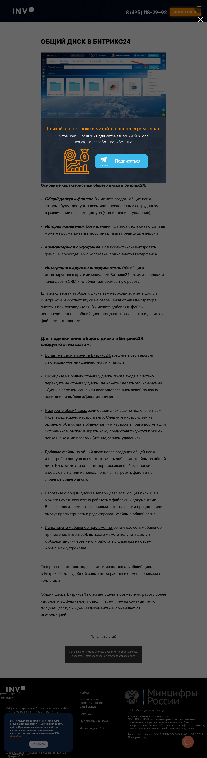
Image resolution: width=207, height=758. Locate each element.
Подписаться (127, 161)
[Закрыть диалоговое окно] (200, 19)
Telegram (103, 166)
